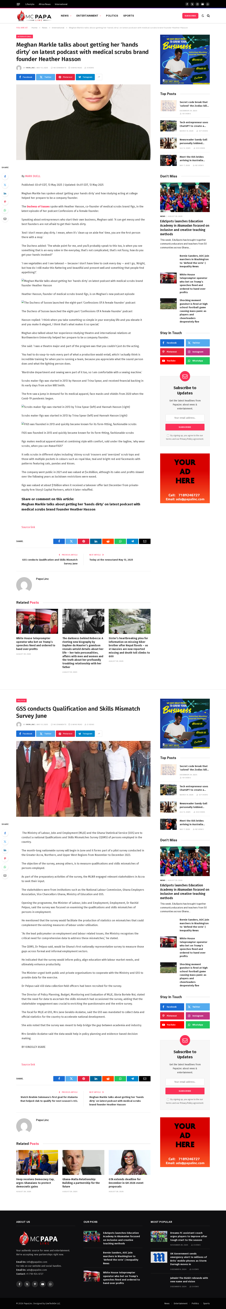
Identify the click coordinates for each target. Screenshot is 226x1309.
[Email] (5, 218)
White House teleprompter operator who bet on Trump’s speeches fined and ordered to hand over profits (35, 644)
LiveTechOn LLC (52, 1303)
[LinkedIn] (5, 193)
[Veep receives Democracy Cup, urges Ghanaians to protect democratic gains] (37, 1162)
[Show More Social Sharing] (99, 77)
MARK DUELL (32, 176)
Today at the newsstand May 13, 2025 (111, 559)
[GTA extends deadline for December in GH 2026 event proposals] (130, 1162)
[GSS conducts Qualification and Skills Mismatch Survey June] (83, 779)
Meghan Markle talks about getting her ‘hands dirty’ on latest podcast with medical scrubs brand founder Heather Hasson (116, 1101)
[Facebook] (5, 176)
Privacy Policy (186, 439)
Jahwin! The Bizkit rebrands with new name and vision (189, 1280)
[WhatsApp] (5, 210)
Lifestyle (29, 4)
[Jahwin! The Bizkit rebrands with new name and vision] (159, 1281)
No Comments (59, 68)
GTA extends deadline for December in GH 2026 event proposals (126, 1183)
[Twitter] (5, 185)
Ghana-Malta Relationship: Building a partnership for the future (81, 1183)
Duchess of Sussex (38, 206)
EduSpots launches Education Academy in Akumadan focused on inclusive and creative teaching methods (184, 227)
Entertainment (87, 15)
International (61, 4)
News (65, 15)
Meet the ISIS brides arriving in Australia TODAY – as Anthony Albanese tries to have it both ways (194, 158)
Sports (128, 15)
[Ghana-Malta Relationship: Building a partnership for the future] (83, 1162)
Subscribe (190, 16)
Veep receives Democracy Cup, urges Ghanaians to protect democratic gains (35, 1183)
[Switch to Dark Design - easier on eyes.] (203, 15)
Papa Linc (30, 68)
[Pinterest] (5, 201)
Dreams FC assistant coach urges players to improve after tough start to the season (188, 1236)
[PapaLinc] (34, 15)
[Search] (208, 15)
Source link (28, 527)
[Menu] (18, 4)
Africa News (45, 4)
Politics (112, 15)
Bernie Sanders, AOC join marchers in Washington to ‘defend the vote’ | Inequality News (194, 261)
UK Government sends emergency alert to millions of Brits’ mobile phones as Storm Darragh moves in (188, 1259)
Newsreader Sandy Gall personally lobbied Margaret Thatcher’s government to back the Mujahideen (193, 141)
